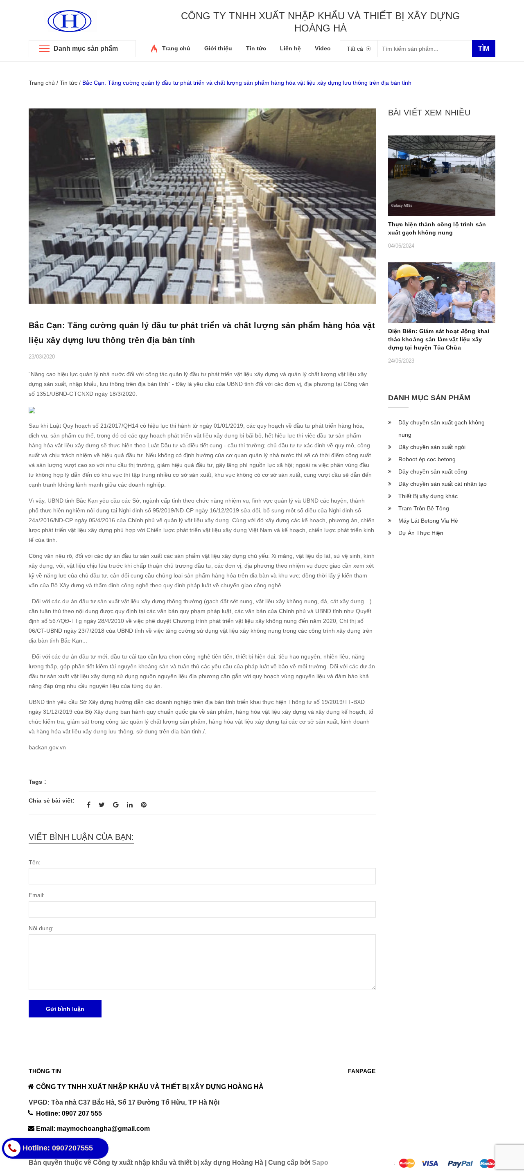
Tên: (35, 862)
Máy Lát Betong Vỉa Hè (428, 520)
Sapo (320, 1162)
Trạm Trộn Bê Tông (423, 508)
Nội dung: (41, 928)
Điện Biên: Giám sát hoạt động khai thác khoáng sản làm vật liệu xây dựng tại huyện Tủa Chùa (439, 339)
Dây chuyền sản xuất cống (432, 471)
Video (323, 48)
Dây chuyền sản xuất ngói (431, 447)
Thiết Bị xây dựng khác (428, 496)
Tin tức (256, 48)
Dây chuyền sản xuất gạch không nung (441, 428)
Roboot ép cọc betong (427, 459)
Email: (37, 895)
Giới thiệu (218, 48)
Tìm (483, 48)
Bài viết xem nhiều (429, 112)
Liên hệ (290, 48)
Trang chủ (176, 48)
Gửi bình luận (65, 1009)
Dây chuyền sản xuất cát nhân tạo (442, 483)
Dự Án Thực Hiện (420, 533)
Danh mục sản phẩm (86, 48)
